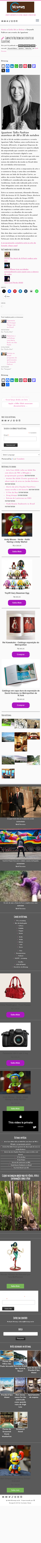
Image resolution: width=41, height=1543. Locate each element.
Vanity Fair (28, 48)
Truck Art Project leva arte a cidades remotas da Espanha (20, 861)
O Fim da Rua (12, 492)
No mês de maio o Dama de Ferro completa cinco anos (21, 903)
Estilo (21, 937)
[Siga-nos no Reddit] (14, 21)
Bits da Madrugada (21, 923)
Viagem (21, 931)
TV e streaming (21, 920)
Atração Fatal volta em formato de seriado (20, 819)
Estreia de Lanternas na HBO (18, 498)
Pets (20, 950)
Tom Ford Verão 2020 (13, 283)
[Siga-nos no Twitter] (7, 21)
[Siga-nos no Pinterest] (12, 21)
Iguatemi (21, 48)
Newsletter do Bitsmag (21, 967)
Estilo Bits (12, 30)
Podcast (20, 956)
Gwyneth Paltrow (12, 48)
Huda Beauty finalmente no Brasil (20, 504)
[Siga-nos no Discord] (17, 21)
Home (3, 30)
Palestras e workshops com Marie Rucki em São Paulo (12, 340)
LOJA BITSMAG (21, 964)
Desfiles (20, 962)
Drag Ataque (11, 495)
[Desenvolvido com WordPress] (34, 1500)
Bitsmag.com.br (15, 1500)
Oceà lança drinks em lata (15, 400)
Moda (33, 45)
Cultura (21, 925)
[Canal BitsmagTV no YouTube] (5, 21)
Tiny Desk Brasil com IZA (21, 1167)
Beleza (21, 30)
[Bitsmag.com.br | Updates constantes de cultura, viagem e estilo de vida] (20, 7)
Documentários (20, 953)
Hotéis (21, 933)
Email (6, 435)
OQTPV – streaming (21, 958)
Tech (20, 944)
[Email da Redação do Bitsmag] (2, 21)
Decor (21, 947)
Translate (20, 459)
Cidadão (20, 928)
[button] (8, 722)
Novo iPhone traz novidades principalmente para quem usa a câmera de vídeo (21, 272)
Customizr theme (26, 1503)
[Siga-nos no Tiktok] (10, 21)
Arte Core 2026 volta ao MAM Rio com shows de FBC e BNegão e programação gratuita (20, 473)
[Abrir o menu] (37, 20)
